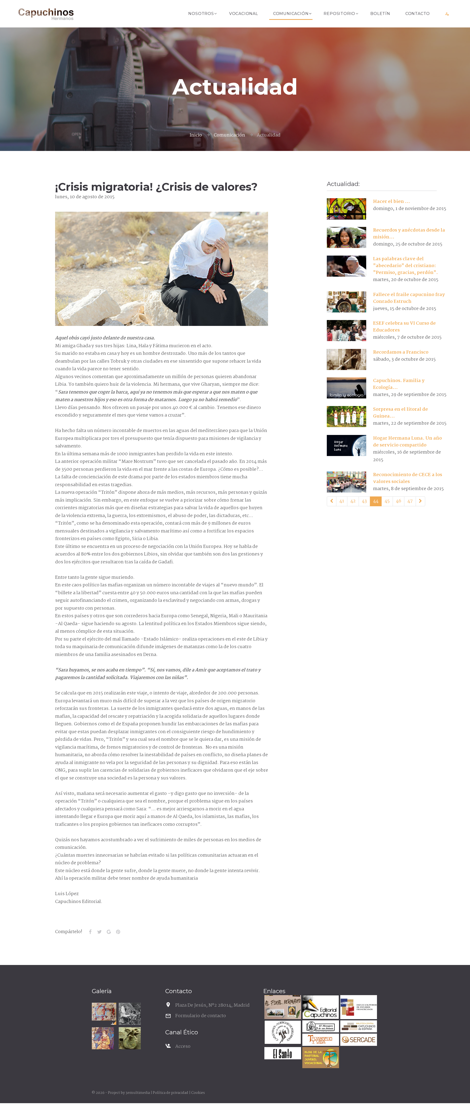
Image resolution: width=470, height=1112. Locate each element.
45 (387, 501)
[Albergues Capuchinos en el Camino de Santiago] (282, 1033)
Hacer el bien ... (391, 201)
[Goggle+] (108, 931)
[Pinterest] (118, 931)
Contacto (417, 13)
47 (410, 501)
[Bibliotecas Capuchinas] (358, 1027)
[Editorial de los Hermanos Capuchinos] (320, 1007)
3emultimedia (138, 1093)
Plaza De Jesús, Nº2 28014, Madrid (212, 1005)
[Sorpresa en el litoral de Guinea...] (346, 416)
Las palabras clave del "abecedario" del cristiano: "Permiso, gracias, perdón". (405, 265)
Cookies (198, 1093)
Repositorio (339, 13)
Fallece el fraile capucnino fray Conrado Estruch (409, 298)
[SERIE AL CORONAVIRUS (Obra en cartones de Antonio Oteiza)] (104, 1012)
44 (375, 501)
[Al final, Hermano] (282, 1007)
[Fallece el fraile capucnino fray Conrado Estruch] (346, 302)
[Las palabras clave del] (346, 266)
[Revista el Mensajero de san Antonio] (320, 1027)
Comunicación (291, 13)
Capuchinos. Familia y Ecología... (398, 384)
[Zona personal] (447, 14)
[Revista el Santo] (282, 1054)
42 (353, 501)
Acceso (182, 1046)
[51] (420, 501)
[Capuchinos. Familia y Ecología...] (346, 388)
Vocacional (243, 13)
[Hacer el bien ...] (346, 208)
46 (398, 501)
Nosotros (201, 13)
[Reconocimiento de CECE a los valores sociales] (346, 482)
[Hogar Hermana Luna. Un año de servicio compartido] (346, 445)
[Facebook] (90, 931)
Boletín (380, 13)
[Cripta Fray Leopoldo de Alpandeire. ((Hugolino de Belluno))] (103, 1038)
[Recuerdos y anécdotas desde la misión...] (346, 237)
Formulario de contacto (200, 1016)
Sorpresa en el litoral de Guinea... (400, 413)
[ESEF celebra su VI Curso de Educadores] (346, 330)
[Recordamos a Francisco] (346, 359)
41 (341, 501)
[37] (331, 501)
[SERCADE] (358, 1040)
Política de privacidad (170, 1093)
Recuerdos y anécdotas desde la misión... (409, 234)
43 (364, 501)
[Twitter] (99, 931)
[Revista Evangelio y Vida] (320, 1040)
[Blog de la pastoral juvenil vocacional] (320, 1058)
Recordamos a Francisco (400, 352)
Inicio (195, 135)
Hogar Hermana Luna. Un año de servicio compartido (407, 442)
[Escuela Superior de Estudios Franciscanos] (358, 1007)
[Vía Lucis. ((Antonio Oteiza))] (130, 1038)
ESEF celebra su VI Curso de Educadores (404, 327)
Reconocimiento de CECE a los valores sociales (407, 478)
